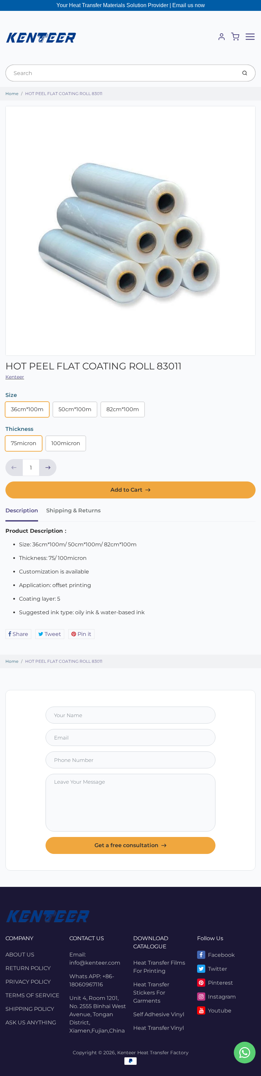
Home (11, 93)
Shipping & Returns (73, 510)
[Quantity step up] (47, 467)
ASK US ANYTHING (30, 1022)
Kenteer (14, 377)
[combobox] (120, 73)
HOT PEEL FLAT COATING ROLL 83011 (63, 93)
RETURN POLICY (28, 968)
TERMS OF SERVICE (32, 995)
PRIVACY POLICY (28, 982)
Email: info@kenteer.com (94, 958)
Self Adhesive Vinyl (158, 1014)
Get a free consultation (126, 845)
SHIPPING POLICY (29, 1009)
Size (11, 395)
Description (21, 510)
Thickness (19, 429)
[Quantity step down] (13, 467)
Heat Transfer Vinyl (158, 1028)
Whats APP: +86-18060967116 (91, 980)
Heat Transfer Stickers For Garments (151, 992)
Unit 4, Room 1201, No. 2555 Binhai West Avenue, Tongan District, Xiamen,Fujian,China (97, 1014)
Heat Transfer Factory (163, 1053)
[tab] (25, 513)
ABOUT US (19, 954)
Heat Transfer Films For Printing (159, 967)
